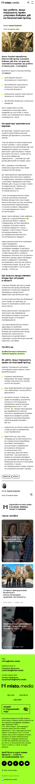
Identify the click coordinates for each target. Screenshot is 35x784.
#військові (6, 476)
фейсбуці (24, 507)
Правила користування (10, 776)
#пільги (15, 476)
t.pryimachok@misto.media (14, 680)
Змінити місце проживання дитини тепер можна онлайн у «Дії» (17, 626)
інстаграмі (14, 507)
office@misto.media (11, 661)
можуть (8, 73)
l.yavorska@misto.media (12, 670)
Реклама (17, 700)
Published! (7, 779)
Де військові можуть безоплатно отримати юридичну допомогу (14, 353)
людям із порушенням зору (11, 709)
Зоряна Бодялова (15, 25)
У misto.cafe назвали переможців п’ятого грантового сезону (14, 539)
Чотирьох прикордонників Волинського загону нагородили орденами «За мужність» (15, 593)
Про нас (10, 695)
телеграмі (22, 509)
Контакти (23, 695)
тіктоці (12, 509)
